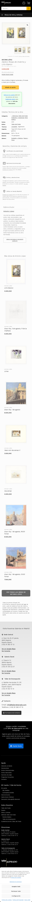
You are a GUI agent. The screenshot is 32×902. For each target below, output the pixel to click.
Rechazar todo (16, 891)
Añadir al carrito (10, 87)
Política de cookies (7, 899)
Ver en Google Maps (8, 649)
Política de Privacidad (18, 899)
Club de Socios (5, 794)
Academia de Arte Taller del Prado (11, 821)
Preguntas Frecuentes (7, 777)
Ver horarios (6, 651)
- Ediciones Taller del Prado (19, 116)
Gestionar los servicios (16, 881)
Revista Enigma (6, 817)
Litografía (14, 126)
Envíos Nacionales (6, 772)
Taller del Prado (16, 124)
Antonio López (7, 59)
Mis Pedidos (5, 790)
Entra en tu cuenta (9, 95)
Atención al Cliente (6, 766)
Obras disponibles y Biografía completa (14, 240)
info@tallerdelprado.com (16, 705)
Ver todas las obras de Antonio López (16, 593)
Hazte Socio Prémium (7, 797)
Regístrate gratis (10, 99)
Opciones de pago (6, 774)
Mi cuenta (4, 788)
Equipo (3, 810)
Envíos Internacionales (7, 770)
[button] (27, 25)
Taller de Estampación (9, 819)
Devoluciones (5, 768)
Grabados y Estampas (17, 117)
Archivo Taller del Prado (24, 56)
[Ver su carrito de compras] (28, 3)
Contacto (4, 779)
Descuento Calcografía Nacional (10, 799)
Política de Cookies (16, 877)
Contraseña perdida (8, 792)
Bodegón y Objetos (17, 138)
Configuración (16, 896)
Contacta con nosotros (8, 169)
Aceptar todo (16, 886)
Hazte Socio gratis (7, 74)
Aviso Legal (27, 899)
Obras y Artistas (5, 812)
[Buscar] (28, 8)
